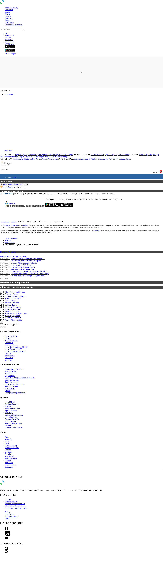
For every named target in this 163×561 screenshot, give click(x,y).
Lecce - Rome (10, 301)
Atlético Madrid (11, 458)
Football (11, 8)
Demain (8, 37)
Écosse (35, 157)
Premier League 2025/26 (14, 369)
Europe (115, 159)
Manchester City (11, 445)
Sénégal (65, 157)
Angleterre (148, 155)
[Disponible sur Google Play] (10, 51)
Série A (47, 155)
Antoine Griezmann (12, 408)
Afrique (77, 159)
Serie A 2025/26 (11, 371)
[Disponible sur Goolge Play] (52, 206)
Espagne (156, 155)
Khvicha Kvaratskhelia (13, 423)
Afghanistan (18, 159)
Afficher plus (53, 159)
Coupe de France (11, 345)
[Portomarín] (2, 163)
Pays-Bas (28, 157)
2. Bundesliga (10, 388)
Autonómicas (4, 169)
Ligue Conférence (122, 155)
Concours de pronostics (13, 25)
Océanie (122, 159)
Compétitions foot (11, 516)
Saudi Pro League (66, 155)
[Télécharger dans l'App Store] (10, 47)
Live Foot (8, 360)
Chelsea (8, 450)
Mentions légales (11, 502)
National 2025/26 (11, 341)
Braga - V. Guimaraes (13, 307)
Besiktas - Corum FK (13, 311)
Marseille (8, 439)
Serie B (7, 391)
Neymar (8, 406)
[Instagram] (6, 539)
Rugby (7, 14)
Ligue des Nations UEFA (14, 384)
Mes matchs (9, 23)
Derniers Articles (8, 252)
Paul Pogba (9, 413)
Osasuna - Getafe (11, 294)
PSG (6, 437)
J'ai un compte (10, 53)
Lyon (7, 443)
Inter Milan (9, 463)
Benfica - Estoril (11, 305)
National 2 (9, 343)
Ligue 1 (18, 155)
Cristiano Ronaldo (11, 404)
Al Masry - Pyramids (12, 316)
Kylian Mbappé (11, 411)
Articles (8, 20)
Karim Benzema (11, 417)
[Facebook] (6, 529)
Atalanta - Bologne (12, 303)
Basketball (9, 10)
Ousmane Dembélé (12, 419)
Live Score (9, 358)
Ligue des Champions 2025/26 (16, 347)
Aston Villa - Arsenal (13, 298)
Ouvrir (3, 327)
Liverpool (8, 452)
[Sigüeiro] (160, 172)
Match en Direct (12, 238)
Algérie (21, 157)
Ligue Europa (110, 155)
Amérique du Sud (101, 159)
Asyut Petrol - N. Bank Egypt (16, 313)
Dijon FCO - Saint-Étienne (15, 292)
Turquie (41, 157)
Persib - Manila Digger (13, 320)
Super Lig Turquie (12, 380)
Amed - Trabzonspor (12, 309)
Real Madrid (9, 456)
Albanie (39, 159)
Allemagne (7, 157)
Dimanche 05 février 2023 (13, 184)
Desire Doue (9, 426)
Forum (13, 178)
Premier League (34, 155)
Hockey (8, 16)
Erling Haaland (10, 421)
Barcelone (8, 454)
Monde (128, 159)
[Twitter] (8, 535)
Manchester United (12, 448)
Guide (7, 518)
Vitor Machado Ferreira (13, 428)
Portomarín (8, 163)
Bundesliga (54, 155)
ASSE (7, 441)
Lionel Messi (10, 402)
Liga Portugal (10, 376)
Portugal (15, 157)
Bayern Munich (11, 465)
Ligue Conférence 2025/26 (15, 351)
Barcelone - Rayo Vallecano (15, 296)
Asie (110, 159)
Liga (42, 155)
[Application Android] (6, 552)
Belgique (48, 157)
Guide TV (9, 18)
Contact (8, 499)
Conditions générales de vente (16, 508)
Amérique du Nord (87, 159)
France (141, 155)
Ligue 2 (24, 155)
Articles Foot (10, 356)
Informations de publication (15, 506)
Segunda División (11, 386)
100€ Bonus (9, 44)
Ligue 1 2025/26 (11, 336)
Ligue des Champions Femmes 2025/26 (20, 378)
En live (7, 512)
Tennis (7, 12)
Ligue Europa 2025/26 (13, 349)
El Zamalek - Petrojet (13, 318)
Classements (9, 514)
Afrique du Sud (29, 159)
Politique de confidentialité (15, 504)
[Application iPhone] (6, 549)
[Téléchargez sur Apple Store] (66, 206)
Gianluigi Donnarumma (14, 415)
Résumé (8, 178)
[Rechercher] (23, 29)
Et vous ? (12, 204)
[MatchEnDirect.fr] (8, 4)
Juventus (8, 461)
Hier (6, 33)
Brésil (54, 157)
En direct (9, 40)
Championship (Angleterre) (15, 393)
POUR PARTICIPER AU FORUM (24, 206)
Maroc (59, 157)
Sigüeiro (156, 172)
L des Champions (97, 155)
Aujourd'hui (9, 35)
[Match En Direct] (8, 484)
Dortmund (9, 467)
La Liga (8, 353)
